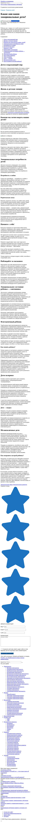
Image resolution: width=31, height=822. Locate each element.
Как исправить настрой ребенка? (13, 61)
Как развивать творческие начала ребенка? (12, 787)
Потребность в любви (10, 45)
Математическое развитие (14, 736)
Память (9, 729)
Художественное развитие (14, 751)
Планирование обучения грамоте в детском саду (14, 807)
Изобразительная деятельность (15, 670)
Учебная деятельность (13, 689)
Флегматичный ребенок (10, 54)
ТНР (8, 720)
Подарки (6, 816)
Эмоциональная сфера (7, 484)
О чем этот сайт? (8, 812)
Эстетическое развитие (13, 754)
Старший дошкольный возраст (15, 698)
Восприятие (10, 726)
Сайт (2, 632)
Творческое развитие (12, 746)
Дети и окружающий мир (11, 39)
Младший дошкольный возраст (15, 695)
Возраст (6, 692)
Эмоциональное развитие (20, 484)
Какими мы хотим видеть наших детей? (14, 42)
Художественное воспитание (15, 713)
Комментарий (4, 635)
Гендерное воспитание (13, 704)
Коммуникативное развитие (14, 735)
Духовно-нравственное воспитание (16, 708)
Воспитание (7, 700)
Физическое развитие (13, 749)
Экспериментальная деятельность (16, 691)
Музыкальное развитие (13, 738)
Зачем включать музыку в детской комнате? (12, 777)
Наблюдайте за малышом (10, 49)
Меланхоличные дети (9, 60)
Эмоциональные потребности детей (13, 44)
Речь (8, 730)
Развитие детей (15, 21)
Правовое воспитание (13, 710)
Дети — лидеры (8, 58)
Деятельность (7, 666)
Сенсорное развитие (12, 742)
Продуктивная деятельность (14, 679)
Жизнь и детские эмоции (10, 41)
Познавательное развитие (14, 733)
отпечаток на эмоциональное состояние (18, 112)
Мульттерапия (11, 762)
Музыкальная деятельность (14, 672)
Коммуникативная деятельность (15, 682)
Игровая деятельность (13, 668)
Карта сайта (7, 815)
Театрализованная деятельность (15, 687)
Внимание (10, 723)
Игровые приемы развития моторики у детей (13, 797)
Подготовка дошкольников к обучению (11, 4)
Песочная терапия (12, 761)
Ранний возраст (11, 694)
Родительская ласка (9, 46)
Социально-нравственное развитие (16, 745)
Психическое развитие (13, 741)
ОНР (8, 719)
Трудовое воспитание (13, 711)
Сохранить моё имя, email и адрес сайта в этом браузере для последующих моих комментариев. (14, 649)
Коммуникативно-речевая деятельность (17, 684)
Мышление (10, 727)
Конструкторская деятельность (15, 681)
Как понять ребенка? (9, 55)
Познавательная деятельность (15, 669)
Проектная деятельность (13, 685)
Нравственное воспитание (14, 707)
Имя (2, 626)
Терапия (6, 755)
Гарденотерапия (11, 765)
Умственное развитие (13, 748)
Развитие (6, 732)
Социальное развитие (13, 743)
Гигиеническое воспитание (14, 705)
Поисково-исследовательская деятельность (18, 678)
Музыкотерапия (11, 764)
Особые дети (7, 717)
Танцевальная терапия (13, 758)
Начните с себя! (8, 48)
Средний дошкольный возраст (15, 697)
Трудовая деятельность (13, 688)
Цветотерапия (11, 759)
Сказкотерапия (11, 757)
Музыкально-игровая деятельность (16, 675)
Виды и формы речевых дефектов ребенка (12, 783)
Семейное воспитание (13, 701)
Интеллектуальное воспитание (15, 703)
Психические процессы (10, 722)
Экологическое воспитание (14, 714)
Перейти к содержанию (7, 1)
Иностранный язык (9, 716)
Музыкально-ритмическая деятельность (18, 673)
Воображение (10, 724)
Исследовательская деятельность (16, 676)
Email (3, 629)
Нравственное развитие (13, 739)
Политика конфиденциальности (12, 813)
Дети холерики (8, 57)
